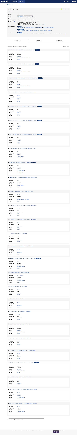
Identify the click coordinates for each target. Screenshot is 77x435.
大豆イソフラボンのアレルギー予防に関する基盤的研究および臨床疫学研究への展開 (22, 120)
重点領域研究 (19, 344)
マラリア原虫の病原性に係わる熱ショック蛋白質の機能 (18, 233)
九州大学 (18, 215)
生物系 (34, 30)
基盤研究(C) (19, 56)
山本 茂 (18, 151)
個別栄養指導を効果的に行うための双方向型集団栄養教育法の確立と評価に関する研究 (23, 177)
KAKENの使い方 (66, 1)
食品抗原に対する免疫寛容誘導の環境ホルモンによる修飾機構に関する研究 (21, 191)
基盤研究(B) (19, 154)
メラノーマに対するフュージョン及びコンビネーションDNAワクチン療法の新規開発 (22, 205)
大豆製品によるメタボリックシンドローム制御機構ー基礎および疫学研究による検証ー (23, 106)
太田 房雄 (18, 194)
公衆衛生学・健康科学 (29, 30)
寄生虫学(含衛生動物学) (50, 27)
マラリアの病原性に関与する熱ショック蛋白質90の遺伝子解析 (19, 272)
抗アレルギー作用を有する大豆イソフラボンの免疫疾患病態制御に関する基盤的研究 (22, 134)
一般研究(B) (19, 409)
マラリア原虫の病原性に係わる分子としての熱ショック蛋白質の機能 (20, 376)
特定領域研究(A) (19, 252)
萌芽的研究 (19, 369)
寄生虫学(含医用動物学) (38, 27)
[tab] (17, 40)
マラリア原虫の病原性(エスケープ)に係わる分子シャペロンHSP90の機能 (20, 246)
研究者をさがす (21, 1)
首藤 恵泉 (18, 95)
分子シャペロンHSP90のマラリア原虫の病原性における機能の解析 (20, 311)
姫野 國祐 (18, 208)
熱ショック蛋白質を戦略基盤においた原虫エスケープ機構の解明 (19, 323)
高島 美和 (21, 275)
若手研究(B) (19, 168)
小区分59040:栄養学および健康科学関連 (24, 27)
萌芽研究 (18, 197)
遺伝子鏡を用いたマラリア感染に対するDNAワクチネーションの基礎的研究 (21, 362)
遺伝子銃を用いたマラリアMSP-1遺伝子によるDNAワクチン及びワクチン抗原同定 (22, 258)
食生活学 (32, 27)
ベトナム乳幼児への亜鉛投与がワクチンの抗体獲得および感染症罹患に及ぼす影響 (22, 148)
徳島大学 (18, 59)
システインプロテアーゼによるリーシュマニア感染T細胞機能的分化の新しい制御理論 (23, 389)
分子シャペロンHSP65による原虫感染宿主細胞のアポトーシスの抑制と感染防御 (22, 350)
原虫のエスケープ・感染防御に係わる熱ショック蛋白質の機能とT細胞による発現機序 (23, 403)
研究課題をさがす (15, 1)
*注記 (14, 21)
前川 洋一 (18, 275)
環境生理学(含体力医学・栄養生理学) (46, 30)
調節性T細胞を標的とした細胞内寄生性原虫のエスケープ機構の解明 (20, 162)
